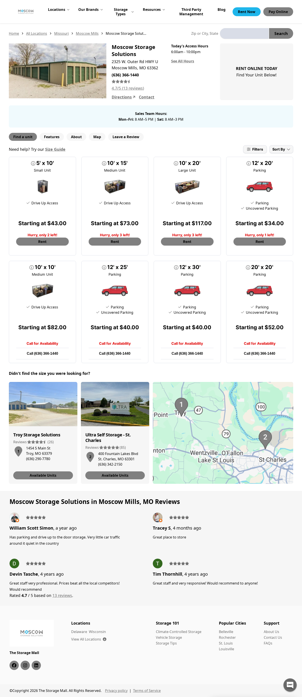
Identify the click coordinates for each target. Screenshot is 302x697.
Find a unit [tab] (22, 136)
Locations (56, 9)
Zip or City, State (204, 33)
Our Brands (88, 9)
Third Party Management (191, 11)
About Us (271, 631)
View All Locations (88, 639)
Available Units (43, 475)
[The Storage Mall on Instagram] (25, 665)
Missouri (61, 33)
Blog (222, 9)
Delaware (79, 631)
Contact (146, 97)
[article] (43, 433)
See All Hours (182, 61)
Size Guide (55, 149)
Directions (122, 97)
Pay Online (278, 11)
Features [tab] (51, 136)
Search (281, 33)
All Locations (36, 33)
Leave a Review (126, 136)
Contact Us (273, 637)
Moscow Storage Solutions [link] (126, 33)
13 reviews (62, 595)
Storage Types (121, 11)
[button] (18, 450)
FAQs (268, 643)
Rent (42, 241)
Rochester (227, 637)
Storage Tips (166, 643)
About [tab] (76, 136)
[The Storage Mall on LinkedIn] (36, 665)
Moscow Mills (87, 33)
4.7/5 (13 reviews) (128, 88)
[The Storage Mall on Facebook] (14, 665)
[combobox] (244, 33)
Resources (152, 9)
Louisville (226, 649)
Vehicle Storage (169, 637)
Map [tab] (97, 136)
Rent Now (246, 11)
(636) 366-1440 (46, 353)
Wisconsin (97, 631)
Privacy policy (116, 690)
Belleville (226, 631)
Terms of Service (147, 690)
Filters (257, 149)
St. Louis (226, 643)
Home (14, 33)
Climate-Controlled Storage (178, 631)
